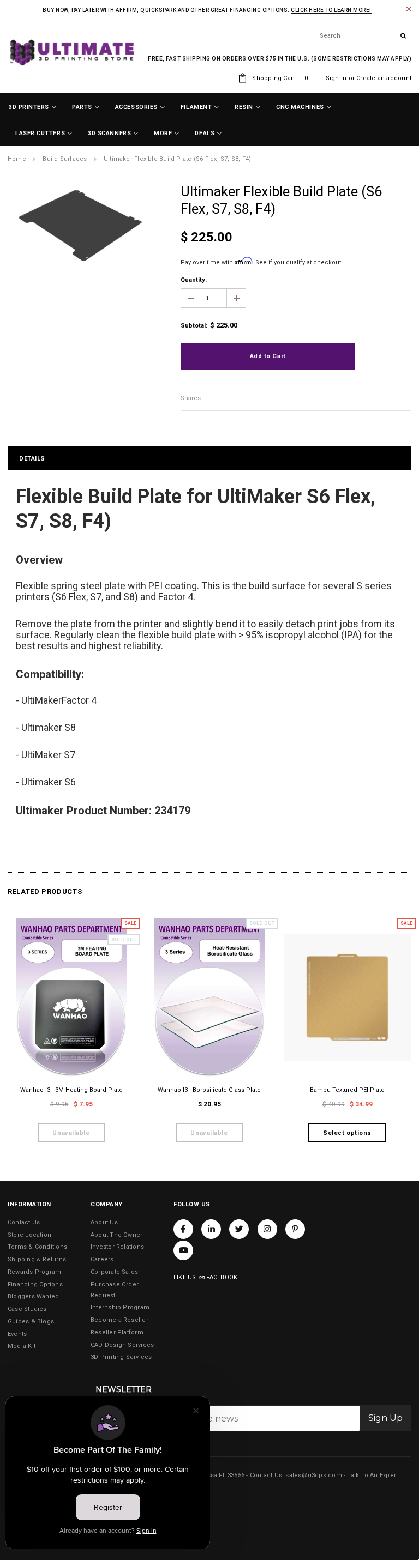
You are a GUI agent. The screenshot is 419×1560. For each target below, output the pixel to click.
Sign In (336, 78)
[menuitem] (33, 107)
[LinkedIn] (211, 1229)
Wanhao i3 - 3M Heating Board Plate (71, 1089)
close (408, 9)
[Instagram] (267, 1229)
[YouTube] (183, 1250)
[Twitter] (239, 1229)
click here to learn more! (331, 10)
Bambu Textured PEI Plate (347, 1089)
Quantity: (194, 279)
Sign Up (385, 1418)
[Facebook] (183, 1229)
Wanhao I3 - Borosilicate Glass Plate (209, 1089)
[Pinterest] (295, 1229)
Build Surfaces (65, 158)
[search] (362, 36)
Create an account (383, 78)
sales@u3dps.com (313, 1475)
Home (17, 158)
